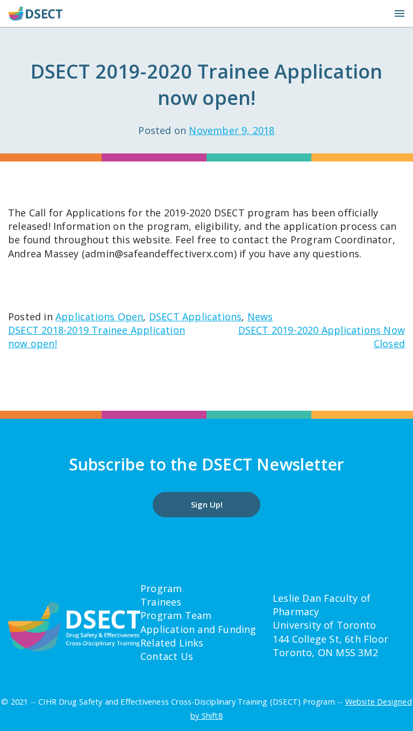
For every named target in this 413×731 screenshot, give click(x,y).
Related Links (172, 642)
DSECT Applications (195, 316)
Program (161, 588)
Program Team (175, 615)
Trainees (161, 601)
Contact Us (166, 656)
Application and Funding (198, 629)
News (260, 316)
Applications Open (99, 316)
